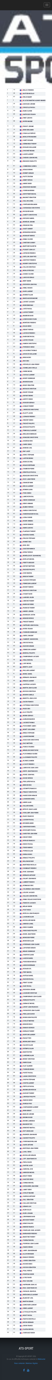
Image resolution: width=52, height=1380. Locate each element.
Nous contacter (19, 1363)
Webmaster (41, 1359)
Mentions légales (32, 1363)
